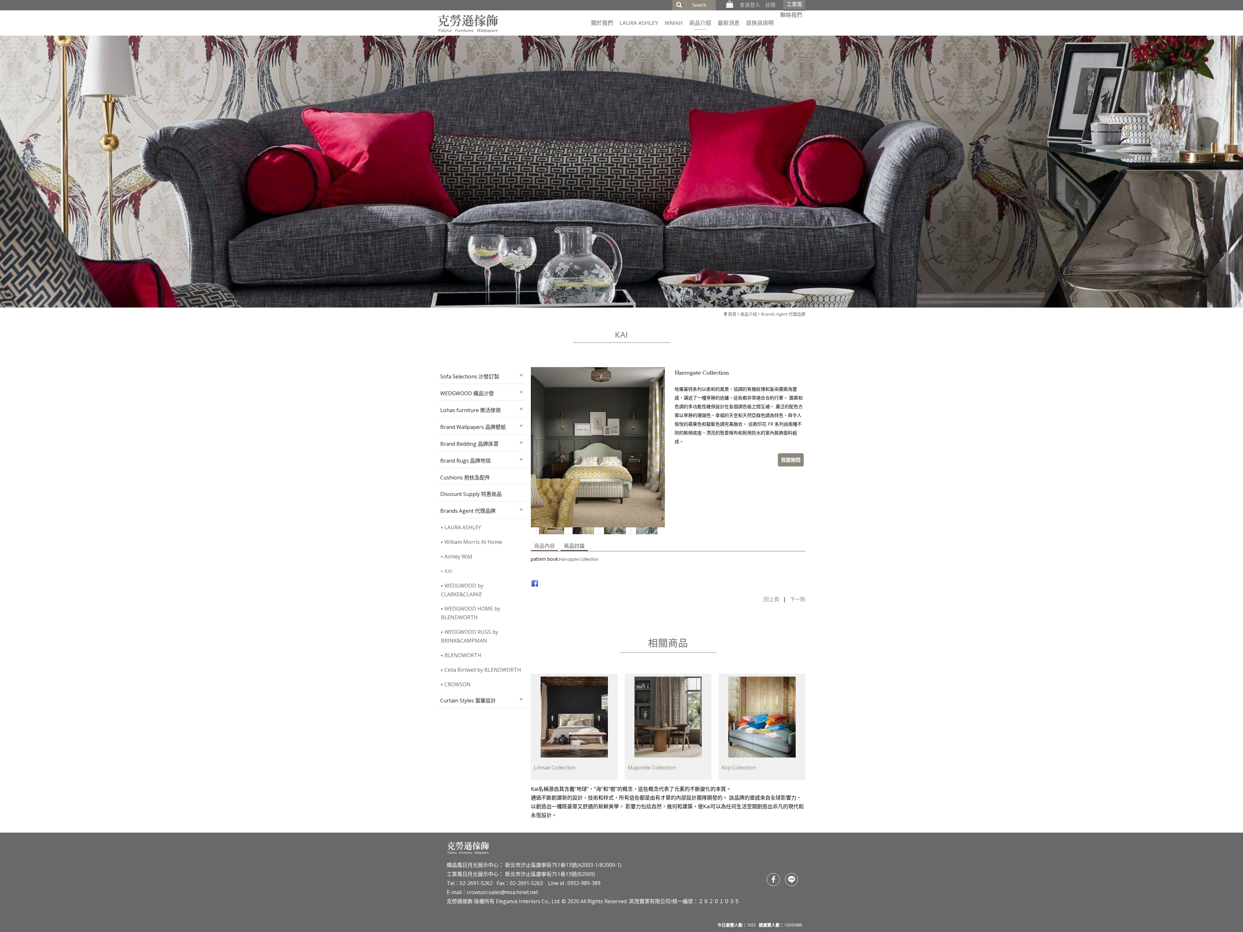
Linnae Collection (555, 767)
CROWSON (457, 684)
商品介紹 (748, 314)
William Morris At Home (473, 541)
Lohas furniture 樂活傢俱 (470, 410)
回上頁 (771, 599)
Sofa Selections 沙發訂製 (469, 376)
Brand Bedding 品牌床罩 (469, 443)
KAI (448, 571)
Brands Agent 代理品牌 (783, 314)
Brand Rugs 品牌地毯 (465, 460)
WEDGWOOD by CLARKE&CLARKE (462, 590)
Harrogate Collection (579, 559)
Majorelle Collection (652, 767)
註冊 (770, 4)
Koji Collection (739, 767)
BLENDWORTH (462, 655)
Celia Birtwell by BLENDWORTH (482, 669)
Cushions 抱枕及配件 (465, 477)
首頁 (732, 314)
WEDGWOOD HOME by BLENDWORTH (470, 613)
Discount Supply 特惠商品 (471, 494)
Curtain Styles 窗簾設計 (468, 700)
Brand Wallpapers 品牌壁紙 (473, 427)
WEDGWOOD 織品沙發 (467, 393)
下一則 (797, 599)
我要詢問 (791, 459)
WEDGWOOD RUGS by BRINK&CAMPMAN (469, 636)
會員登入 (750, 4)
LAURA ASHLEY (462, 527)
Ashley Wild (458, 556)
